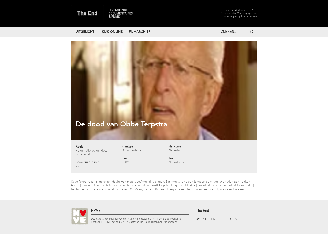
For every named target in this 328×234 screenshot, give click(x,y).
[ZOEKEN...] (251, 32)
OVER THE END (207, 219)
